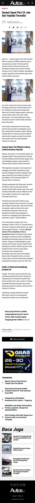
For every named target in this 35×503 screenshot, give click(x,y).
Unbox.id (20, 496)
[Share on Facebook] (9, 27)
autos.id (26, 320)
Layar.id (14, 496)
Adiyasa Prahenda (14, 21)
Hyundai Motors (7, 332)
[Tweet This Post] (13, 27)
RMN (22, 499)
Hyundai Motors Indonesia (21, 329)
